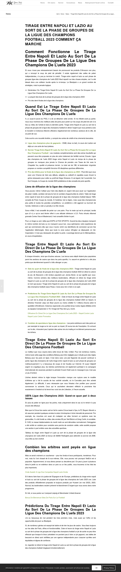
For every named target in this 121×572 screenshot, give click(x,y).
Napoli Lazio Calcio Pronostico (39, 316)
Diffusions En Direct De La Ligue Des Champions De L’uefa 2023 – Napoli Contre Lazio (61, 313)
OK (96, 568)
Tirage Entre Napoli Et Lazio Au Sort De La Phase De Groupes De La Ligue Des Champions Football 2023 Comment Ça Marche (59, 34)
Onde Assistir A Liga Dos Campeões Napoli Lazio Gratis (46, 472)
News (8, 13)
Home (62, 14)
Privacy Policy (109, 568)
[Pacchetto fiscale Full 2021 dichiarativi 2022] (2, 286)
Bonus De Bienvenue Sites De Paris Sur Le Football (45, 497)
